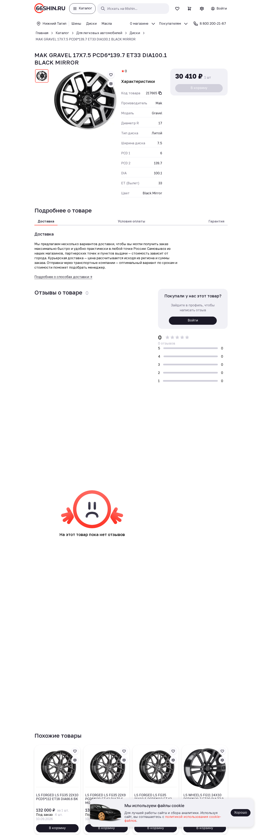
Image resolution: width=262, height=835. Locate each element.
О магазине (139, 23)
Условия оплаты (131, 221)
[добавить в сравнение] (111, 83)
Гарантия (216, 221)
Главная (42, 33)
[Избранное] (177, 8)
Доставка (46, 221)
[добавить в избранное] (111, 74)
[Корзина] (189, 8)
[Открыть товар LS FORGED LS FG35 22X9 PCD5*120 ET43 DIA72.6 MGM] (106, 790)
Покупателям (170, 23)
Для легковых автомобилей (99, 33)
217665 (151, 93)
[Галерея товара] (85, 100)
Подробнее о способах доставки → (63, 277)
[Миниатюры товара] (41, 77)
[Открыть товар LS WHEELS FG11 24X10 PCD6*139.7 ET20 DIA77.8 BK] (205, 790)
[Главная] (49, 8)
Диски (135, 33)
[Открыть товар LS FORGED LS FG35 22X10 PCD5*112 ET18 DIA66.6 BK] (57, 790)
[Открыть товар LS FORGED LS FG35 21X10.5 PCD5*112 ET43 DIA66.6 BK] (155, 790)
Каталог (62, 33)
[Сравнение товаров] (202, 8)
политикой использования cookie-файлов (172, 819)
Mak (159, 103)
